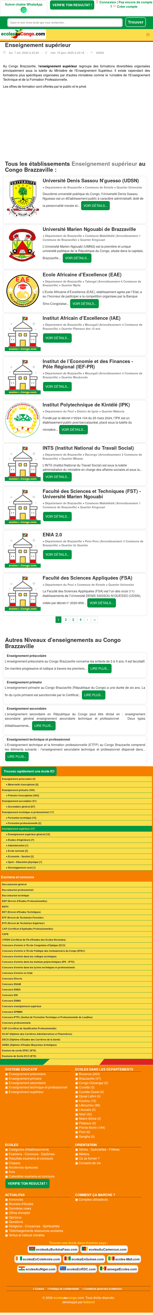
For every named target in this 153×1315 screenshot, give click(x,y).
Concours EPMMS (12, 1012)
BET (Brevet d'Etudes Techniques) (21, 912)
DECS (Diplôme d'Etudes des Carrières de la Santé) (31, 1039)
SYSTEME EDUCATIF (21, 1069)
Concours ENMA (11, 1000)
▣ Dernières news (18, 1208)
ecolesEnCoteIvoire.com (41, 1259)
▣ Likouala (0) (85, 1109)
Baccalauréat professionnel (17, 890)
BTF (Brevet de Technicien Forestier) (23, 917)
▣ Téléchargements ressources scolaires (34, 1231)
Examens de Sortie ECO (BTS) (19, 1056)
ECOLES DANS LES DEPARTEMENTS (104, 1069)
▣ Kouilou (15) (85, 1101)
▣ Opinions (13, 1217)
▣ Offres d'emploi (17, 1213)
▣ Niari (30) (83, 1114)
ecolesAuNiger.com (40, 1269)
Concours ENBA (11, 989)
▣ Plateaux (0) (85, 1123)
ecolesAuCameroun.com (107, 1249)
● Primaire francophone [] (22, 795)
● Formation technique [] (21, 817)
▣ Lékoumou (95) (87, 1105)
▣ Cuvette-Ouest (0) (89, 1092)
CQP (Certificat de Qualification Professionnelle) (29, 1028)
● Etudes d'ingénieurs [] (20, 840)
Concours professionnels (16, 1023)
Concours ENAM (11, 984)
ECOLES (11, 1144)
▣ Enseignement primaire (23, 1078)
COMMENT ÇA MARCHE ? (95, 1194)
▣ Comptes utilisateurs (91, 1199)
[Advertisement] (76, 126)
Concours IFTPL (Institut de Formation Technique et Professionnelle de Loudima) (47, 1017)
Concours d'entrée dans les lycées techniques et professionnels (38, 967)
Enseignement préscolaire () (18, 779)
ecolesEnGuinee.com (87, 1259)
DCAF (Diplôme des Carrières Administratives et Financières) (37, 1034)
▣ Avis (10, 1172)
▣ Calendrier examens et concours (30, 1176)
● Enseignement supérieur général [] (28, 834)
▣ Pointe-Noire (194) (90, 1127)
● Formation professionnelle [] (23, 823)
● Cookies (38, 1288)
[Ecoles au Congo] (23, 34)
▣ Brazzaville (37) (88, 1078)
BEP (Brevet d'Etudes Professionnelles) (24, 901)
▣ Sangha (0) (85, 1136)
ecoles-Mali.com (127, 1259)
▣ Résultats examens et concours (29, 1158)
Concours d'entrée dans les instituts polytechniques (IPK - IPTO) (38, 962)
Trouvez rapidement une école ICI (29, 771)
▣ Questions (14, 1222)
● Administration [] (17, 845)
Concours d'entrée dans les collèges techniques (29, 956)
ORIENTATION (86, 1144)
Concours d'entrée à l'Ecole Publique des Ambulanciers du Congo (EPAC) (43, 951)
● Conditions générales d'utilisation (102, 1288)
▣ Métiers (82, 1154)
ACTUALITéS (15, 1194)
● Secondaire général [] (20, 806)
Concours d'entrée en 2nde (17, 973)
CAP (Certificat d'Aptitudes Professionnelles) (27, 928)
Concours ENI (10, 995)
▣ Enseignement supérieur (24, 1092)
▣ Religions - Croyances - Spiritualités (32, 1226)
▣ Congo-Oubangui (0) (91, 1083)
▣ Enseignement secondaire (25, 1083)
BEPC (5, 906)
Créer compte (126, 6)
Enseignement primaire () (18, 790)
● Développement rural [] (20, 867)
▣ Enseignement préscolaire (25, 1074)
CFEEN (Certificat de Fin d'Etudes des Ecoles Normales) (34, 939)
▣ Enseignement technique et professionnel (36, 1087)
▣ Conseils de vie (88, 1163)
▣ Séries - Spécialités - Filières (97, 1149)
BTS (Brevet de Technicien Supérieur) (23, 923)
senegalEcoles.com (121, 1269)
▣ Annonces (14, 1199)
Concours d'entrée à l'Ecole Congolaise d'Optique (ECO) (33, 945)
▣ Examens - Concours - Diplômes (30, 1154)
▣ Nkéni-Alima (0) (88, 1118)
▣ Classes (12, 1163)
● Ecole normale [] (17, 851)
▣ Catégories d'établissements (27, 1149)
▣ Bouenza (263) (87, 1074)
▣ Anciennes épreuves (21, 1167)
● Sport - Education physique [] (24, 862)
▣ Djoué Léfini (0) (88, 1096)
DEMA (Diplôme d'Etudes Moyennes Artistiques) (29, 1045)
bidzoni (89, 1302)
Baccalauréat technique (15, 895)
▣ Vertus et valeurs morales (24, 1235)
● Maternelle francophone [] (22, 784)
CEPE (5, 934)
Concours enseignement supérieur (21, 1006)
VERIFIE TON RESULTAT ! (72, 5)
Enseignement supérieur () (18, 828)
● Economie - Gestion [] (20, 856)
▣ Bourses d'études (19, 1204)
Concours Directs (12, 978)
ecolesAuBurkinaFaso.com (56, 1249)
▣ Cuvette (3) (84, 1087)
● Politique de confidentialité (63, 1288)
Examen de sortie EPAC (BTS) (19, 1050)
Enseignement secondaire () (19, 801)
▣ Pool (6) (82, 1132)
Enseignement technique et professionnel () (28, 812)
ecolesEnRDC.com (81, 1269)
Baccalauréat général (14, 884)
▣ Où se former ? (87, 1158)
